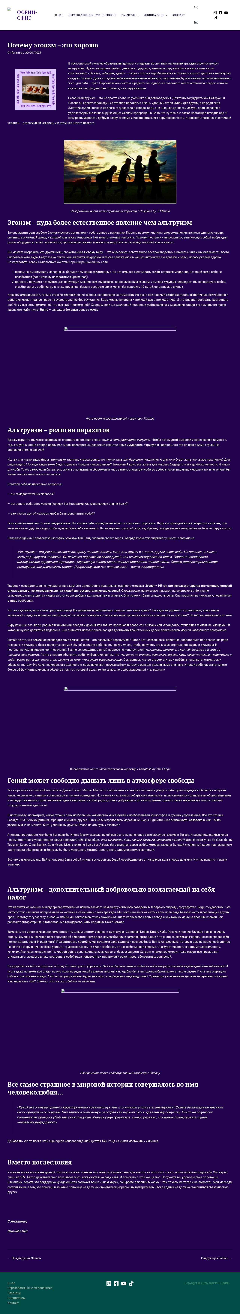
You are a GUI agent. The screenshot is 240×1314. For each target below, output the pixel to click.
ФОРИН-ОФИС (27, 15)
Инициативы (154, 15)
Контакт (178, 15)
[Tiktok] (216, 17)
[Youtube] (226, 12)
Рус (196, 7)
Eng (196, 22)
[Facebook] (220, 12)
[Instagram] (215, 12)
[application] (137, 15)
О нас (59, 15)
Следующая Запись (216, 1258)
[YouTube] (123, 1283)
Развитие (128, 15)
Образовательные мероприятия (92, 15)
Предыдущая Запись (24, 1258)
